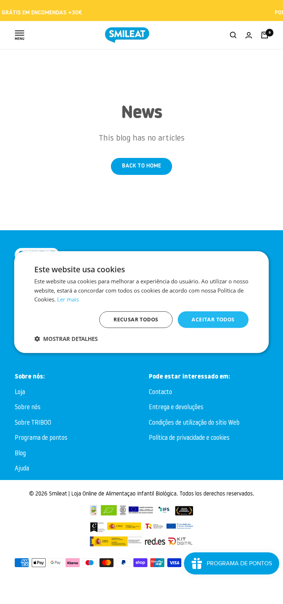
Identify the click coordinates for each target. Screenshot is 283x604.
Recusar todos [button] (135, 319)
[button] (66, 338)
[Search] (233, 35)
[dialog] (141, 302)
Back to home (141, 166)
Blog (20, 454)
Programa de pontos (41, 438)
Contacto (160, 392)
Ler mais (68, 299)
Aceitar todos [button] (213, 319)
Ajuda (22, 469)
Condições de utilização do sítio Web (194, 423)
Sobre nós (28, 407)
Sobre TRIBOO (33, 423)
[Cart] (264, 35)
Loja (20, 392)
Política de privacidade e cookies (189, 438)
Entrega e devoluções (176, 407)
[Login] (248, 35)
